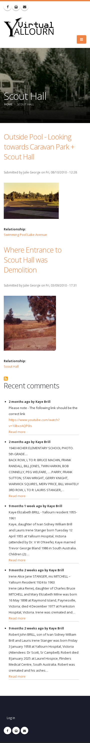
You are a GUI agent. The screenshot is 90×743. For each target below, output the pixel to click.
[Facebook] (7, 6)
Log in (11, 718)
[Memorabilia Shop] (16, 6)
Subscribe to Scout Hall (6, 379)
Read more (17, 432)
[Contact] (24, 6)
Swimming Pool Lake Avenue (25, 234)
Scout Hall (11, 366)
